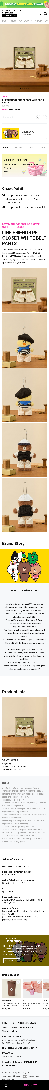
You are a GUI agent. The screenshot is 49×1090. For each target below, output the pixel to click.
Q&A (31, 148)
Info (43, 148)
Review (18, 148)
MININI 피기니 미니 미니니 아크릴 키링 (32, 1004)
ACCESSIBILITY (9, 1066)
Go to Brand (26, 135)
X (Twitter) (18, 1056)
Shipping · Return (9, 1031)
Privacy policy (26, 1028)
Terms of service (9, 1028)
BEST (5, 20)
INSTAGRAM (7, 1056)
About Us (6, 1062)
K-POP (38, 20)
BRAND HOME (10, 961)
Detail (6, 148)
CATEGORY (25, 20)
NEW (13, 20)
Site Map (17, 1062)
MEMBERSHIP (30, 1062)
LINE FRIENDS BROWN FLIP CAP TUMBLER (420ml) (10, 1004)
